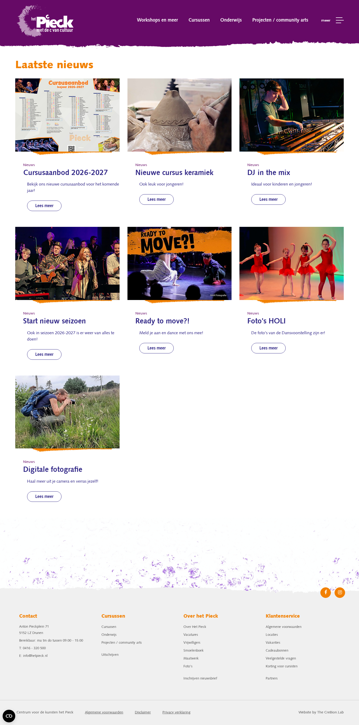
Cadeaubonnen (277, 650)
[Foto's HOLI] (291, 263)
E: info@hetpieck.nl (33, 656)
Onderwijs (231, 20)
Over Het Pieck (194, 627)
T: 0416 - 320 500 (32, 648)
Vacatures (190, 635)
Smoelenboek (193, 650)
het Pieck (45, 20)
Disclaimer (143, 712)
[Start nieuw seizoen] (67, 263)
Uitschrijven (110, 655)
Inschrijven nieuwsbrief (200, 678)
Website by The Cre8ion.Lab (321, 712)
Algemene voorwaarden (283, 627)
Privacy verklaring (176, 712)
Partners (272, 678)
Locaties (272, 635)
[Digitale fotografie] (67, 412)
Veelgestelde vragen (281, 658)
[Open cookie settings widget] (9, 716)
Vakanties (273, 642)
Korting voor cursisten (282, 666)
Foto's (187, 666)
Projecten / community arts (280, 20)
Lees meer (44, 206)
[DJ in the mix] (291, 115)
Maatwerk (191, 658)
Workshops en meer (157, 20)
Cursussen (199, 20)
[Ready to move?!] (179, 263)
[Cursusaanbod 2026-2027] (67, 115)
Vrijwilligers (191, 642)
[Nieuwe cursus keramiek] (179, 115)
